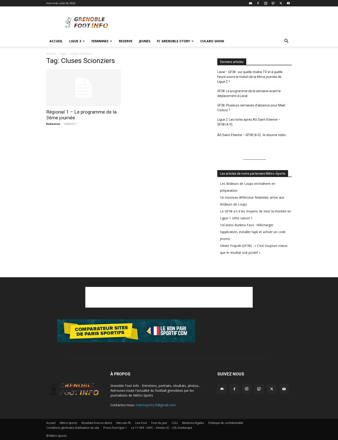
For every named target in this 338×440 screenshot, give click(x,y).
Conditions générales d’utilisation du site (72, 428)
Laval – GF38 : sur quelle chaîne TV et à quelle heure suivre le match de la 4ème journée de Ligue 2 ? (250, 76)
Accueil (56, 41)
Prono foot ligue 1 (115, 428)
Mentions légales (193, 423)
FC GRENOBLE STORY (173, 41)
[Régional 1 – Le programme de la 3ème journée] (83, 87)
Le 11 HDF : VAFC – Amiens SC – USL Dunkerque (161, 428)
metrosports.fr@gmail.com (156, 405)
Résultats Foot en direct (96, 423)
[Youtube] (288, 3)
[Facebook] (258, 3)
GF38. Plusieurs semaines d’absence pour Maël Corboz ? (251, 107)
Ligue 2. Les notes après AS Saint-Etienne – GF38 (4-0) (248, 122)
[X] (280, 3)
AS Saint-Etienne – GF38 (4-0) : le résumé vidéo (251, 135)
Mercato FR (123, 423)
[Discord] (250, 3)
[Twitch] (273, 3)
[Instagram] (265, 3)
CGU (175, 423)
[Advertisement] (208, 23)
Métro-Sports (68, 423)
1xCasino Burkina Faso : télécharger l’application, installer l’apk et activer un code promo (253, 232)
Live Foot (141, 423)
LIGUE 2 (75, 41)
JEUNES (144, 41)
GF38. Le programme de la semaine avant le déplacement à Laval (249, 93)
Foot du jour (159, 423)
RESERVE (125, 41)
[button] (286, 41)
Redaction (53, 124)
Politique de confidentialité (225, 423)
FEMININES (100, 41)
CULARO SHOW (212, 41)
